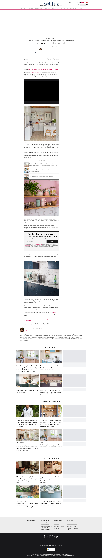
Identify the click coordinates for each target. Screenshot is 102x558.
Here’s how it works (65, 52)
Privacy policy (50, 543)
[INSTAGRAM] (27, 330)
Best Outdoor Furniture (59, 526)
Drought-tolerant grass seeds (54, 11)
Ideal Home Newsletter (72, 524)
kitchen (39, 76)
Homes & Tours (38, 8)
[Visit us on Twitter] (80, 2)
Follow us (50, 59)
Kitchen (53, 38)
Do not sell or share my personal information (51, 545)
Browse (80, 8)
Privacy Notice (27, 245)
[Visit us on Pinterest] (83, 2)
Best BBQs (56, 524)
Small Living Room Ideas (46, 522)
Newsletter (57, 59)
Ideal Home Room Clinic (72, 526)
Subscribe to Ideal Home (72, 522)
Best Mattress (57, 522)
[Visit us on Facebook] (78, 2)
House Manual (55, 8)
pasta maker (34, 62)
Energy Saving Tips (45, 529)
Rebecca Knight (46, 49)
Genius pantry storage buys (69, 11)
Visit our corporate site (65, 554)
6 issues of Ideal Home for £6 (83, 11)
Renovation (47, 8)
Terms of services (39, 244)
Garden (31, 8)
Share (27, 59)
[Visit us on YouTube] (87, 2)
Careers (64, 543)
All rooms (48, 38)
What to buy (64, 8)
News (62, 49)
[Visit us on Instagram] (82, 2)
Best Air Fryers (57, 528)
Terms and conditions (41, 543)
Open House (73, 8)
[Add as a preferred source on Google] (51, 549)
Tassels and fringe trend (23, 11)
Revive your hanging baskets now (38, 11)
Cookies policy (58, 543)
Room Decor (23, 8)
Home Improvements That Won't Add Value (46, 527)
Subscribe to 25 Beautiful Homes (72, 529)
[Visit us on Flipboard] (85, 2)
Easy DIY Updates (45, 524)
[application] (41, 91)
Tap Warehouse (35, 72)
